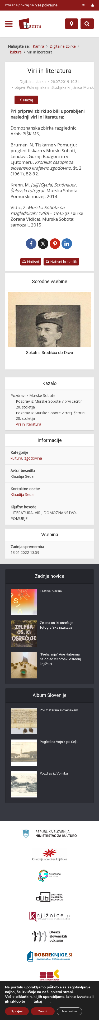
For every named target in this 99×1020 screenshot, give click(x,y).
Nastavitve (69, 1011)
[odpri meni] (8, 24)
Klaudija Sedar (23, 494)
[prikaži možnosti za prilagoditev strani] (83, 5)
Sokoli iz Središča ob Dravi (49, 352)
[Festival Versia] (24, 602)
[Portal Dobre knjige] (49, 956)
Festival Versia (51, 591)
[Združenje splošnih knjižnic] (49, 976)
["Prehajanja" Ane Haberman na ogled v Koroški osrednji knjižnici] (24, 665)
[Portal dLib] (49, 897)
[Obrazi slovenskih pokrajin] (49, 936)
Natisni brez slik (63, 261)
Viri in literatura (28, 424)
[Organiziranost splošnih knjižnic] (49, 854)
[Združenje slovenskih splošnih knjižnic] (49, 916)
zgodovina (33, 458)
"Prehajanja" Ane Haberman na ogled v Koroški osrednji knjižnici (61, 659)
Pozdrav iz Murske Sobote (33, 395)
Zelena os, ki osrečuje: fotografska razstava (57, 625)
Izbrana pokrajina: (31, 5)
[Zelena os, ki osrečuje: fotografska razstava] (24, 633)
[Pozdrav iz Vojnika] (24, 784)
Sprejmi (16, 1011)
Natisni (32, 261)
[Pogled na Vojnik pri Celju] (24, 753)
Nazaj (28, 99)
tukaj (38, 1001)
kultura (16, 458)
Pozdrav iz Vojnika (54, 773)
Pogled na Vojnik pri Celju (59, 742)
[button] (77, 330)
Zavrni (42, 1011)
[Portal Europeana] (49, 876)
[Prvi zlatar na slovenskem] (24, 721)
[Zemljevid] (71, 23)
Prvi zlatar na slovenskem (59, 710)
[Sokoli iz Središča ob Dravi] (49, 319)
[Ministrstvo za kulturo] (49, 834)
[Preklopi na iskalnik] (87, 23)
